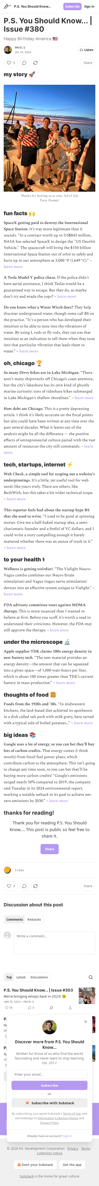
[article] (49, 999)
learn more (13, 267)
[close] (85, 1021)
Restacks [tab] (34, 919)
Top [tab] (9, 977)
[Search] (90, 977)
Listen (88, 50)
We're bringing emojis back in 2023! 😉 (35, 996)
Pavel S (20, 47)
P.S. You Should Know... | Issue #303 (38, 990)
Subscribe (72, 6)
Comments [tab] (14, 919)
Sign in (89, 6)
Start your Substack (37, 1164)
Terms (85, 1148)
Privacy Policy (49, 1123)
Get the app (72, 1164)
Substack (27, 1176)
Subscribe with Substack (53, 1103)
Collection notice (49, 1153)
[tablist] (24, 919)
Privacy (72, 1148)
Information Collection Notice (58, 1118)
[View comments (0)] (24, 62)
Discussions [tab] (39, 977)
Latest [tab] (21, 977)
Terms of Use (72, 1113)
